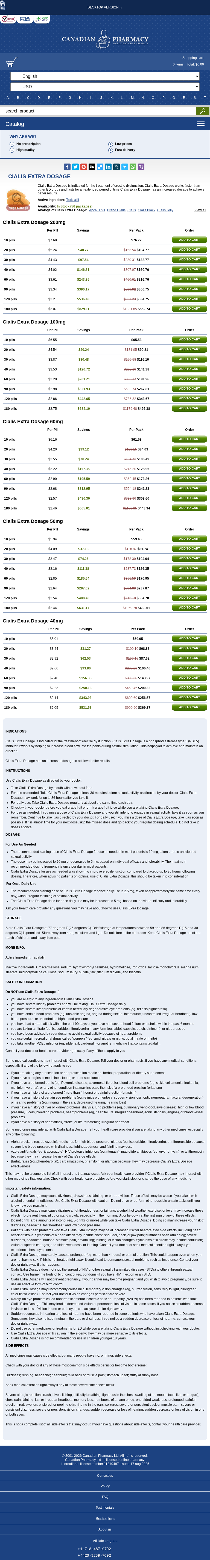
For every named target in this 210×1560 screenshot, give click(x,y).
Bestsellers (105, 1518)
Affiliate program (105, 1541)
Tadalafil (72, 200)
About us (105, 1529)
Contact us (105, 1476)
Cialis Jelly (165, 210)
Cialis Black (146, 210)
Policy (105, 1486)
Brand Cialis (116, 210)
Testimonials (105, 1507)
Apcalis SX (97, 210)
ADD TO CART (189, 239)
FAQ (105, 1497)
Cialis (131, 210)
